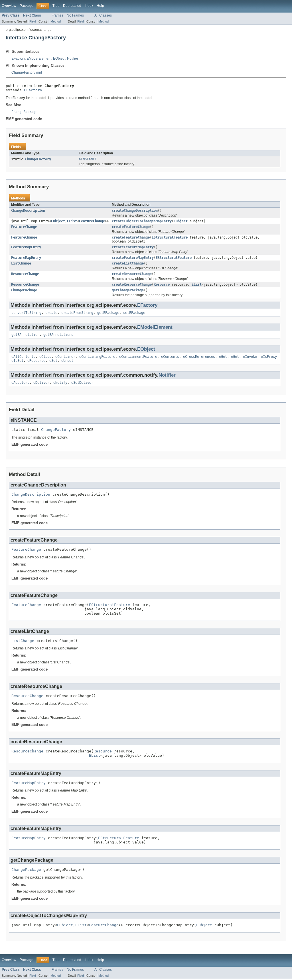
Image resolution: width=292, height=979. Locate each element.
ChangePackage (24, 290)
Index (89, 6)
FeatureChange (92, 221)
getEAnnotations (58, 335)
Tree (56, 6)
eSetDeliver (82, 383)
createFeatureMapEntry (133, 247)
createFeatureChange (131, 227)
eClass (45, 357)
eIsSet (17, 361)
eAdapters (20, 383)
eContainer (65, 357)
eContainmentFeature (138, 357)
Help (100, 6)
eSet (53, 361)
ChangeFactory (38, 159)
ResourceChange (25, 274)
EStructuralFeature (170, 237)
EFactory (18, 58)
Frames (57, 15)
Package (26, 6)
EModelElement (39, 58)
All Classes (103, 15)
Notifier (72, 58)
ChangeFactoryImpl (26, 72)
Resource (162, 284)
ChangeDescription (28, 211)
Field (32, 21)
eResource (36, 361)
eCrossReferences (199, 357)
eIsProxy (269, 357)
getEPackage (108, 313)
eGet (223, 357)
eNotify (60, 383)
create (51, 313)
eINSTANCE (88, 159)
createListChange (128, 263)
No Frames (75, 15)
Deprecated (72, 6)
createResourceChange (132, 274)
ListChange (21, 263)
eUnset (67, 361)
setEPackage (134, 313)
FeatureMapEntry (26, 247)
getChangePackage (128, 290)
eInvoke (250, 357)
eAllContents (23, 357)
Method (55, 21)
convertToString (26, 313)
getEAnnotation (25, 335)
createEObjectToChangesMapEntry (142, 221)
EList (72, 221)
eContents (170, 357)
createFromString (77, 313)
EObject (59, 58)
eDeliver (41, 383)
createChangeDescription (135, 211)
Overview (9, 6)
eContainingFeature (97, 357)
